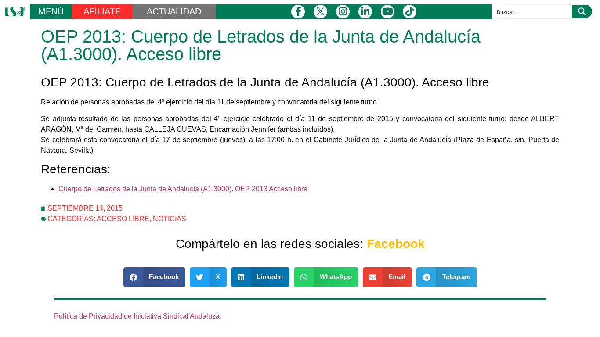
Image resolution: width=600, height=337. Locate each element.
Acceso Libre (123, 218)
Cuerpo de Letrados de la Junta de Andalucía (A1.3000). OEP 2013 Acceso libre (182, 189)
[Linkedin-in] (365, 11)
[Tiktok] (409, 11)
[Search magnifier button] (582, 11)
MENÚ (51, 11)
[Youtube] (387, 11)
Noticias (169, 218)
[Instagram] (343, 11)
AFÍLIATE (102, 11)
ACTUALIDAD (174, 11)
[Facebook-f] (298, 11)
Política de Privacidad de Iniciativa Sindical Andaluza (137, 316)
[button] (154, 277)
